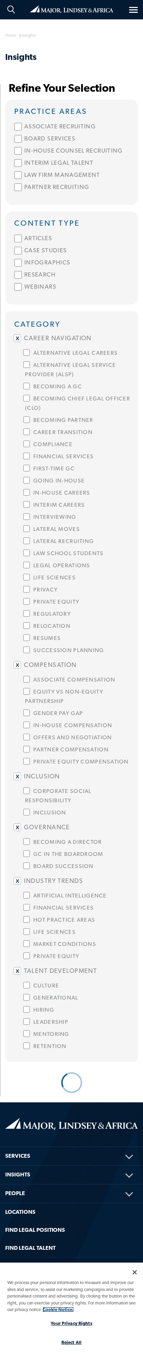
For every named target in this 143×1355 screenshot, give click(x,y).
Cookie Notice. (58, 1309)
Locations (20, 1212)
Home (71, 8)
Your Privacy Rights (71, 1323)
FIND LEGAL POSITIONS (35, 1230)
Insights (17, 1174)
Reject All (71, 1342)
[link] (71, 110)
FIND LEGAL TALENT (30, 1248)
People (15, 1193)
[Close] (134, 1272)
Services (17, 1156)
